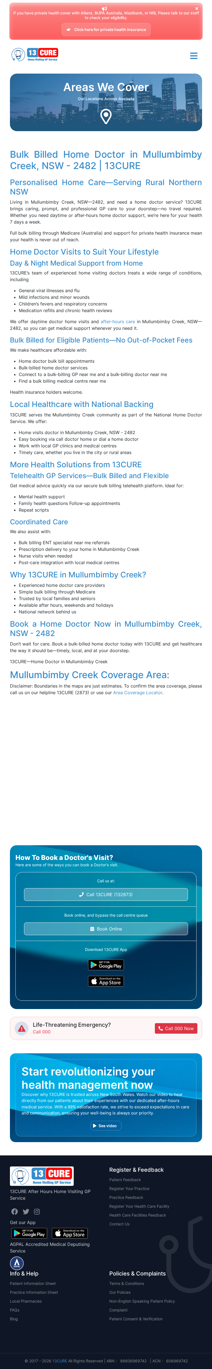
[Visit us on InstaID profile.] (37, 1212)
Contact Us (119, 1224)
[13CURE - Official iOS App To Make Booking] (106, 981)
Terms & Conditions (126, 1283)
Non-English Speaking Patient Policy (142, 1301)
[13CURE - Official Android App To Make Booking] (106, 965)
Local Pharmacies (26, 1301)
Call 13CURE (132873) (108, 894)
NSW (14, 1327)
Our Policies (120, 1292)
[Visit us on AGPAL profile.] (17, 1263)
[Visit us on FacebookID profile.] (15, 1212)
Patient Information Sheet (33, 1283)
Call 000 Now (179, 1028)
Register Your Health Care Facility (139, 1206)
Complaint (118, 1310)
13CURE (59, 1360)
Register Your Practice (129, 1188)
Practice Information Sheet (34, 1292)
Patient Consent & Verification (136, 1318)
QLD (14, 1336)
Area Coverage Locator (137, 692)
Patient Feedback (125, 1179)
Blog (14, 1318)
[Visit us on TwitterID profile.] (27, 1212)
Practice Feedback (126, 1197)
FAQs (14, 1310)
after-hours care (118, 321)
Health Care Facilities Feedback (137, 1215)
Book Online (108, 929)
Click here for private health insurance (109, 29)
